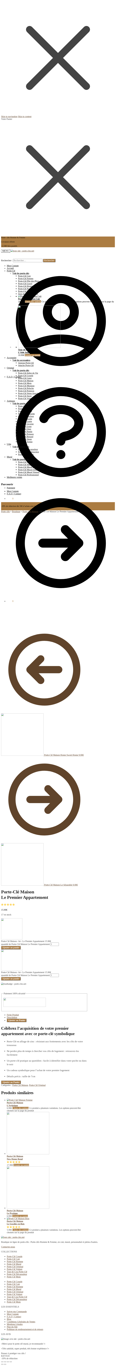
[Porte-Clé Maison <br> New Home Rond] (28, 1153)
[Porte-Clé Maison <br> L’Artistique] (20, 1100)
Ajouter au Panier (16, 1020)
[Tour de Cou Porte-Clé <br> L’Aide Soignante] (39, 347)
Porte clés (5, 511)
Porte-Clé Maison (30, 511)
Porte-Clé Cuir (13, 1259)
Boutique (16, 511)
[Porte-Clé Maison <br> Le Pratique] (28, 1208)
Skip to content (24, 116)
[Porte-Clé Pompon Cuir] (29, 296)
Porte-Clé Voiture (14, 1269)
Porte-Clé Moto (14, 1277)
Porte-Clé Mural (14, 1264)
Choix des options (33, 301)
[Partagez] (5, 1361)
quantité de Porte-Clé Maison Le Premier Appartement (25, 944)
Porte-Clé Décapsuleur (17, 1274)
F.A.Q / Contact (14, 377)
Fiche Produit (13, 1015)
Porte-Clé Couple (14, 1256)
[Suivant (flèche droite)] (5, 1364)
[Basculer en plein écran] (8, 1361)
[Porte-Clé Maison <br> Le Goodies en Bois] (18, 1218)
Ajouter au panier (32, 355)
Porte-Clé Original (37, 1085)
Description (12, 1017)
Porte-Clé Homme (15, 1261)
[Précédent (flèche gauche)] (2, 1364)
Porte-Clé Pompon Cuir (29, 299)
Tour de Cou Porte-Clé (17, 1271)
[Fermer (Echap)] (2, 1361)
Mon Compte (13, 265)
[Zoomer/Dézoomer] (11, 1361)
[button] (8, 904)
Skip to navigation (9, 116)
